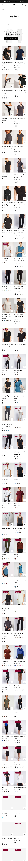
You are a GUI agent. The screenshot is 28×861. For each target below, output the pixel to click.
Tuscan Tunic (5, 661)
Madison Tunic (17, 554)
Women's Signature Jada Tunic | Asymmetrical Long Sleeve (7, 64)
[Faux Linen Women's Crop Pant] (8, 519)
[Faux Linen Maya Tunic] (8, 305)
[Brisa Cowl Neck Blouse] (8, 727)
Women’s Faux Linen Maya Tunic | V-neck (6, 315)
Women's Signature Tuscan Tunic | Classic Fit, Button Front (20, 148)
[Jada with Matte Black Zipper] (8, 193)
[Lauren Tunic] (8, 165)
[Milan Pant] (8, 413)
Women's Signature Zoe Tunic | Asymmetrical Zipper (19, 120)
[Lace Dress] (20, 829)
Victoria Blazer (17, 712)
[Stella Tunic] (20, 470)
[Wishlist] (23, 5)
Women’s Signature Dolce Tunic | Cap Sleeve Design (20, 91)
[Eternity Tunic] (8, 335)
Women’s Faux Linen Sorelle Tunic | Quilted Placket (19, 260)
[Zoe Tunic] (20, 109)
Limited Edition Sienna (19, 607)
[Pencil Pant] (8, 361)
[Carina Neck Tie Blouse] (20, 652)
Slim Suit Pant (5, 451)
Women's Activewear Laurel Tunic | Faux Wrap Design (20, 396)
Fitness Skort (17, 685)
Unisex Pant (4, 554)
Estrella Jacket (17, 812)
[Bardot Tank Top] (8, 569)
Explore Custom (11, 38)
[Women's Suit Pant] (20, 624)
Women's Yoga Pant (18, 370)
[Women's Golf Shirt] (20, 441)
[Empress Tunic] (8, 249)
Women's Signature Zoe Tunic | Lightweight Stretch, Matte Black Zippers (19, 317)
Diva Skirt (16, 763)
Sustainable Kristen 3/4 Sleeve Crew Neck (7, 607)
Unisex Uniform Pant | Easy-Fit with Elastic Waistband (19, 232)
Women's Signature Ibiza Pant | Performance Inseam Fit (7, 92)
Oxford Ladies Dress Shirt (20, 787)
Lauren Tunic (5, 174)
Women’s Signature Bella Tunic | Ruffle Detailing (7, 147)
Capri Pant (16, 423)
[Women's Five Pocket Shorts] (8, 829)
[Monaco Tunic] (8, 470)
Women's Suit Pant (18, 633)
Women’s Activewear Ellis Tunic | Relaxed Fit (20, 345)
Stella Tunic (17, 479)
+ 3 (10, 767)
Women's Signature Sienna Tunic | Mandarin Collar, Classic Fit (19, 64)
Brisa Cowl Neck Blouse (7, 736)
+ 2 (23, 637)
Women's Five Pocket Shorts (7, 839)
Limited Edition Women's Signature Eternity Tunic (7, 345)
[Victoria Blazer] (20, 702)
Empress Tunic (5, 258)
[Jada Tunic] (8, 53)
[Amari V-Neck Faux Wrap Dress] (20, 569)
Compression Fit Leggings (8, 118)
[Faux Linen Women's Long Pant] (20, 277)
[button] (2, 4)
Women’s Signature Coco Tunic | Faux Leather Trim (7, 231)
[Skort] (8, 778)
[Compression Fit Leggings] (8, 109)
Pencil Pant (4, 370)
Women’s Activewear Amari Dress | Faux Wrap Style (20, 580)
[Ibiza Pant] (8, 81)
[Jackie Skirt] (8, 753)
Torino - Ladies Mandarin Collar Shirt (7, 686)
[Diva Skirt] (20, 753)
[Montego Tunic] (20, 193)
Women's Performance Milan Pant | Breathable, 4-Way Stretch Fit (7, 425)
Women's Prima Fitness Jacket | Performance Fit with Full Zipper (7, 635)
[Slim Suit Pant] (8, 441)
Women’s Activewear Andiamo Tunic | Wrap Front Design (19, 176)
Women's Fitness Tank (19, 528)
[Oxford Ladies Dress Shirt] (20, 778)
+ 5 (10, 290)
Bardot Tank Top (5, 579)
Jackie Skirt (4, 763)
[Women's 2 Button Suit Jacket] (20, 727)
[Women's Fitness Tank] (20, 519)
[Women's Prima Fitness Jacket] (8, 624)
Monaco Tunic (5, 479)
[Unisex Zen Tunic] (20, 494)
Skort (3, 787)
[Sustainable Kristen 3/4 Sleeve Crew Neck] (8, 597)
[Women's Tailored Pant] (8, 277)
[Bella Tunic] (8, 137)
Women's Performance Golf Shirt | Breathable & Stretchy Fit (19, 453)
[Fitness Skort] (20, 676)
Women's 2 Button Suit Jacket (19, 737)
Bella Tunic (4, 712)
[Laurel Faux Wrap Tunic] (20, 385)
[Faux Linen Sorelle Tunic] (20, 249)
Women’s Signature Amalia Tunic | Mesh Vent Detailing (7, 396)
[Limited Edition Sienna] (20, 597)
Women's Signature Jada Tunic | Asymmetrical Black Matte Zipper (7, 204)
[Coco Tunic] (8, 221)
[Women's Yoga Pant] (20, 361)
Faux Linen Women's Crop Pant (8, 529)
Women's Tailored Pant (7, 286)
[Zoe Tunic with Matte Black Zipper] (20, 305)
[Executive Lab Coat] (8, 494)
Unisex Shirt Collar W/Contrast (6, 812)
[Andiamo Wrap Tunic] (20, 165)
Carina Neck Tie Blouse (19, 661)
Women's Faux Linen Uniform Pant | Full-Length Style (19, 288)
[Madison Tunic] (20, 545)
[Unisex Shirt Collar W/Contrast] (8, 802)
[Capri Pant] (20, 413)
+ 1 (23, 266)
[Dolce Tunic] (20, 81)
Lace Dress (16, 838)
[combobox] (14, 9)
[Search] (25, 9)
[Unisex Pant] (20, 221)
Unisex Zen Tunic (18, 503)
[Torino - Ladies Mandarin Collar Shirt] (8, 676)
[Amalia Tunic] (8, 385)
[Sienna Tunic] (20, 53)
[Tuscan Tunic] (20, 137)
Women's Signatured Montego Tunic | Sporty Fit (19, 204)
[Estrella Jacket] (20, 802)
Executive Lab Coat (6, 503)
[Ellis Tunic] (20, 335)
